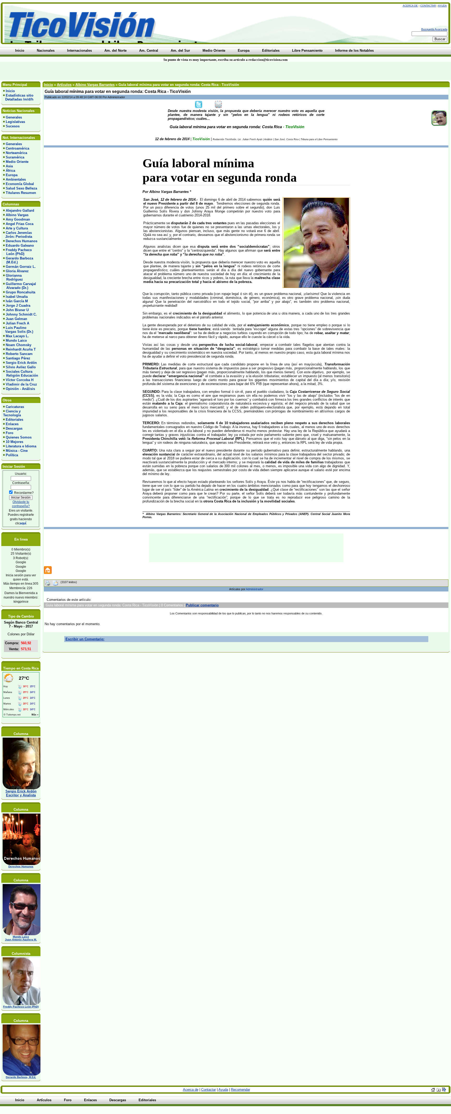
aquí (23, 523)
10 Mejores (14, 442)
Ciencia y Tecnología (12, 413)
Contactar (428, 5)
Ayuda (442, 5)
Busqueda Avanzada (434, 29)
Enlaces (12, 424)
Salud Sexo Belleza (21, 188)
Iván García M (17, 301)
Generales (14, 117)
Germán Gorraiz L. (21, 267)
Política (12, 455)
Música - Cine (17, 451)
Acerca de (410, 5)
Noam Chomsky (18, 345)
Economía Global (20, 184)
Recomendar (240, 1090)
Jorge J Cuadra (18, 305)
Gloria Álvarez (17, 271)
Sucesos (13, 126)
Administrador (254, 589)
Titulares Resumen (21, 193)
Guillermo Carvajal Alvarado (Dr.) (19, 286)
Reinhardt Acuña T (21, 349)
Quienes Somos (19, 437)
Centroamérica (17, 148)
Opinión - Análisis (20, 389)
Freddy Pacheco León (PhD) (17, 252)
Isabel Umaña (17, 297)
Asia (9, 166)
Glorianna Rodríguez (13, 277)
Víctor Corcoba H (19, 380)
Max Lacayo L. (17, 336)
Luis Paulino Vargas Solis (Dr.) (18, 330)
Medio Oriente (17, 162)
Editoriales (14, 420)
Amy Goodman (18, 219)
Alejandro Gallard (20, 210)
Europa (11, 175)
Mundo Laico (16, 340)
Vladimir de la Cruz (21, 384)
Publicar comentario (202, 605)
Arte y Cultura (17, 228)
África (10, 171)
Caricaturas (15, 407)
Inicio (10, 91)
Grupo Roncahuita (20, 292)
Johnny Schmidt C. (21, 314)
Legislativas (15, 122)
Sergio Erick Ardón (21, 363)
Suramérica (15, 157)
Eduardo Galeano (20, 245)
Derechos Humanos (21, 241)
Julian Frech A (17, 323)
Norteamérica (16, 153)
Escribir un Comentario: (85, 639)
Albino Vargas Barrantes (95, 85)
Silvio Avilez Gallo (21, 367)
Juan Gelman (16, 319)
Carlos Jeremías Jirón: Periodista (17, 235)
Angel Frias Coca (19, 224)
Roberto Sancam (19, 354)
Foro (9, 433)
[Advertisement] (108, 71)
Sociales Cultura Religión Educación (20, 373)
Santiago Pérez (18, 358)
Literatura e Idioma (21, 446)
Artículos (64, 85)
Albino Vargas (17, 215)
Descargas (14, 428)
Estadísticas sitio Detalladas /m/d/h (18, 97)
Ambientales (16, 179)
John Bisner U (17, 310)
